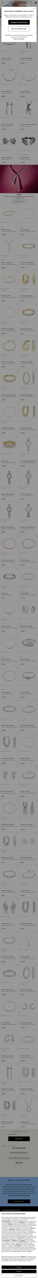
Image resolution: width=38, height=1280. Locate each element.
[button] (33, 8)
